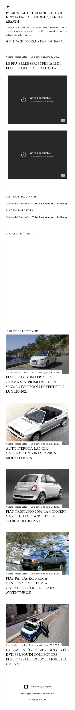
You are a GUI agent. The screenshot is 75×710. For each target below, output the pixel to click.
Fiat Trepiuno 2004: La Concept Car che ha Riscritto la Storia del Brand (36, 516)
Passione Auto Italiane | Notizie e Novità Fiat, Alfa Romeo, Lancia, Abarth (35, 17)
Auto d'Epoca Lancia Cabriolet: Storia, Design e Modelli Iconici (32, 453)
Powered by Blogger (40, 686)
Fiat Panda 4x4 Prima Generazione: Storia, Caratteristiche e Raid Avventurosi (30, 585)
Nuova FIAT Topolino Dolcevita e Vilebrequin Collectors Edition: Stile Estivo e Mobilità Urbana (37, 656)
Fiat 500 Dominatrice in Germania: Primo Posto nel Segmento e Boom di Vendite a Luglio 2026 (35, 384)
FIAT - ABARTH (27, 233)
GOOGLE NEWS (35, 41)
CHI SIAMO (55, 41)
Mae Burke (48, 693)
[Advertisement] (37, 282)
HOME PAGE (14, 41)
